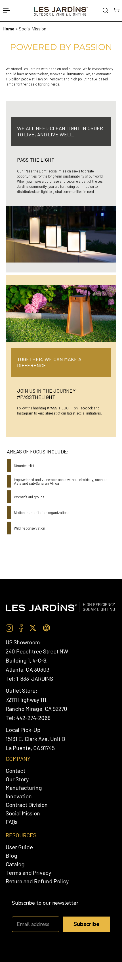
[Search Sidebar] (105, 10)
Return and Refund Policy (37, 881)
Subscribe (86, 924)
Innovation (19, 796)
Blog (11, 855)
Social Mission (23, 813)
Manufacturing (24, 787)
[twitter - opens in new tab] (33, 628)
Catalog (15, 864)
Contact (15, 770)
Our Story (17, 779)
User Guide (19, 847)
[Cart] (116, 10)
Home (8, 29)
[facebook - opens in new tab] (21, 628)
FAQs (12, 821)
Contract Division (27, 804)
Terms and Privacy (28, 872)
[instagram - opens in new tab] (9, 628)
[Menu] (6, 10)
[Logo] (61, 10)
